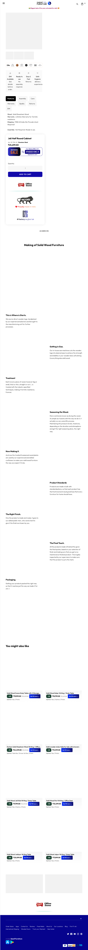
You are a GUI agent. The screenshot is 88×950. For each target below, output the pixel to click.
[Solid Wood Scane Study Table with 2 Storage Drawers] (24, 672)
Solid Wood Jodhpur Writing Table (19, 854)
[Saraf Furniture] (44, 3)
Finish (10, 170)
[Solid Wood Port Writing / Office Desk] (63, 779)
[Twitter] (68, 934)
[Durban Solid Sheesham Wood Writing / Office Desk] (24, 725)
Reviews (32, 926)
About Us (49, 926)
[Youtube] (75, 934)
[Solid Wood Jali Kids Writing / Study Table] (24, 779)
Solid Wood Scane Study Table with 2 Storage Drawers (23, 693)
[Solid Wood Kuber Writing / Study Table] (63, 672)
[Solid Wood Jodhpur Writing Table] (24, 833)
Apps (17, 926)
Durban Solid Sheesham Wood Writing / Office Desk (23, 747)
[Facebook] (71, 934)
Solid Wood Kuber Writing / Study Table (60, 693)
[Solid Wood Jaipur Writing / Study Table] (63, 833)
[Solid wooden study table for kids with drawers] (63, 725)
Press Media (40, 926)
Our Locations (58, 926)
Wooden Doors (25, 929)
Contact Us (24, 926)
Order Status (10, 926)
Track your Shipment (39, 929)
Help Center (50, 929)
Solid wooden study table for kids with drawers (62, 747)
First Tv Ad (73, 926)
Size (9, 161)
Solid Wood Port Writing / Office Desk (59, 801)
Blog (66, 926)
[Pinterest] (81, 934)
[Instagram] (78, 934)
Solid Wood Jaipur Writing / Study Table (60, 854)
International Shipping (12, 929)
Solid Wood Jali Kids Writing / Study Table (21, 801)
